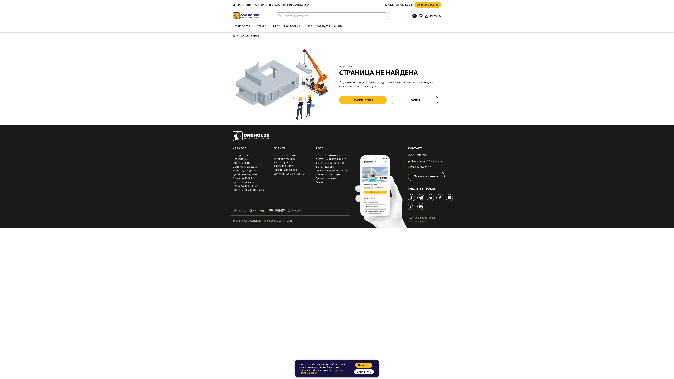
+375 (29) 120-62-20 (419, 167)
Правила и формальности (331, 170)
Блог (276, 26)
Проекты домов (363, 100)
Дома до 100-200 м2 (245, 186)
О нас (308, 26)
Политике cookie (308, 372)
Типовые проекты (285, 155)
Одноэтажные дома (245, 166)
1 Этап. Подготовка (327, 155)
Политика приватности (422, 217)
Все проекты (241, 26)
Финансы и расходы (327, 174)
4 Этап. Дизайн (324, 166)
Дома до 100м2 (242, 178)
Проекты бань (241, 162)
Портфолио (292, 26)
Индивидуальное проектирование (285, 160)
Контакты (323, 26)
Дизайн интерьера (285, 169)
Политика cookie (418, 221)
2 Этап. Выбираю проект (330, 159)
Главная (414, 100)
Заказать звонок (427, 4)
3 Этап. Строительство (329, 162)
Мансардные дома (244, 170)
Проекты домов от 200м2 (249, 189)
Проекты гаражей (244, 182)
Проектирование (325, 178)
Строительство (283, 166)
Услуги (261, 26)
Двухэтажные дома (245, 174)
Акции (338, 26)
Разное (319, 182)
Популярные (240, 159)
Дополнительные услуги (289, 173)
